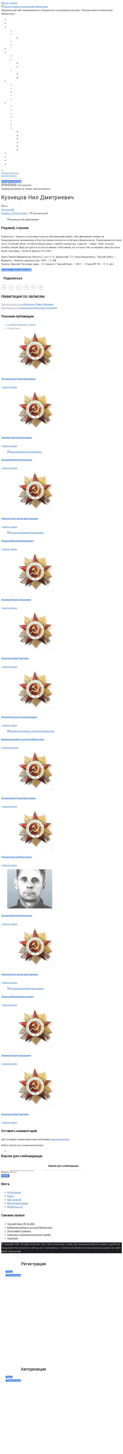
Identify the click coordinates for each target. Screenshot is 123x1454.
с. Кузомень (25, 142)
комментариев (17, 1203)
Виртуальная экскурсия (26, 30)
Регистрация (14, 1192)
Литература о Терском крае (28, 128)
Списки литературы (23, 124)
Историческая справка (25, 34)
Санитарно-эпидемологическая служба (29, 1234)
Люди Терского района (26, 113)
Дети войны (19, 110)
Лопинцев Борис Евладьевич (16, 600)
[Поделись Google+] (33, 287)
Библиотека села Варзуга (27, 92)
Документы (13, 48)
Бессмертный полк (23, 106)
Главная (11, 19)
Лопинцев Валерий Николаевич (17, 541)
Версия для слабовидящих (63, 1166)
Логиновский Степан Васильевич (18, 379)
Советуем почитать (29, 66)
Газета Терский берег (18, 156)
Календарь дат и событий (27, 120)
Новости (11, 23)
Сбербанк (12, 1238)
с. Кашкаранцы (27, 138)
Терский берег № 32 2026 (21, 1224)
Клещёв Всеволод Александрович (19, 717)
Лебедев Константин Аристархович (19, 518)
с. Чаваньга (25, 146)
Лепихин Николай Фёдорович (16, 437)
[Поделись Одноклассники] (11, 287)
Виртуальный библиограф (20, 160)
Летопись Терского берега (28, 117)
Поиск (5, 1176)
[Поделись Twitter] (26, 287)
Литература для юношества (34, 77)
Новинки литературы (30, 63)
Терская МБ (7, 209)
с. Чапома (24, 149)
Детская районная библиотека (30, 84)
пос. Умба (24, 131)
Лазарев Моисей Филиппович (16, 460)
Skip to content (9, 3)
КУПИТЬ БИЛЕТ (15, 164)
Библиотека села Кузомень (28, 99)
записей (14, 1199)
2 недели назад (9, 747)
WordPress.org (15, 1207)
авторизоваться (60, 1139)
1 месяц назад (9, 387)
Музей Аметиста (22, 88)
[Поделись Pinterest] (41, 287)
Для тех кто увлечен (30, 73)
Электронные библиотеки (27, 55)
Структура (24, 37)
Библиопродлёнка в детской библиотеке (22, 739)
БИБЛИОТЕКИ (14, 81)
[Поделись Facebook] (18, 287)
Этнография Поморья (19, 1231)
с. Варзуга (24, 135)
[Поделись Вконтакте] (3, 287)
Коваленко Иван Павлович (15, 658)
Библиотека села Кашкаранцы (29, 95)
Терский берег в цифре (19, 153)
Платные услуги (21, 41)
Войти (10, 1196)
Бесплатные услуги (23, 45)
